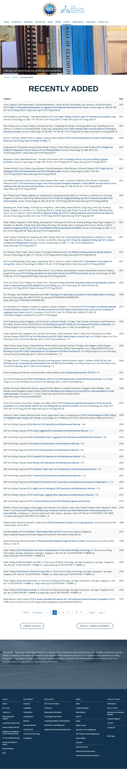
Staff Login (111, 736)
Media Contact (81, 725)
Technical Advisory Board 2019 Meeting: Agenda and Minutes (61, 501)
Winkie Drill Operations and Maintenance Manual (56, 462)
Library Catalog (32, 626)
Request (26, 721)
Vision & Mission (8, 749)
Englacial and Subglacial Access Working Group (10, 732)
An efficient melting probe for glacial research (90, 252)
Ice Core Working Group (10, 738)
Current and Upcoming (31, 734)
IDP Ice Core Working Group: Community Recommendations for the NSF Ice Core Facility (57, 362)
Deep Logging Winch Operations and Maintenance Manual (60, 430)
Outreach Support (113, 719)
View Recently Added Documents (87, 755)
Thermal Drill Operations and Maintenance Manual (57, 475)
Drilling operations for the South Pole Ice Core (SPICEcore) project (57, 273)
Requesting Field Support (8, 718)
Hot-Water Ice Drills (31, 562)
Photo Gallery (80, 738)
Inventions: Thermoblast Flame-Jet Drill (43, 531)
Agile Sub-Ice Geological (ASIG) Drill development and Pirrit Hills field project (58, 170)
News (50, 22)
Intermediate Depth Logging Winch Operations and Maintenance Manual (67, 437)
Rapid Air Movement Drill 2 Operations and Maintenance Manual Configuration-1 (71, 482)
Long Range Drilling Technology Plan (57, 721)
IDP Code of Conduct (51, 704)
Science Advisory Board (10, 727)
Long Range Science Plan (11, 723)
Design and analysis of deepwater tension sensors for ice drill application (58, 148)
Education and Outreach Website (115, 713)
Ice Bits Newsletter (82, 708)
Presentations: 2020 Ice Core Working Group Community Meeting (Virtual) (67, 379)
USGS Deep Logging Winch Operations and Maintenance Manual (63, 494)
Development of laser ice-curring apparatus (73, 522)
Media (58, 22)
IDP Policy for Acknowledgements (87, 734)
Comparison (27, 712)
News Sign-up (80, 712)
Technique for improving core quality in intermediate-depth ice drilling (82, 294)
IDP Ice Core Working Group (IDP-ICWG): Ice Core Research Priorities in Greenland (73, 324)
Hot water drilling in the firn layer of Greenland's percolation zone (85, 116)
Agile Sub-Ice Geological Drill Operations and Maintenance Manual (64, 488)
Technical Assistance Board (9, 743)
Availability (27, 708)
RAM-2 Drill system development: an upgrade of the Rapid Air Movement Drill (45, 107)
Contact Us (103, 22)
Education (90, 22)
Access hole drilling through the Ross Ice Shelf (63, 541)
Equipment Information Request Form (57, 729)
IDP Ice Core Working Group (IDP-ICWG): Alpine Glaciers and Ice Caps (57, 336)
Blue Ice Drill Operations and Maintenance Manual (56, 424)
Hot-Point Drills (29, 580)
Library (67, 22)
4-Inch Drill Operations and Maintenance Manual (56, 450)
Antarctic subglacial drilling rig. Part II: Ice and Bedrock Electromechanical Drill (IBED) (42, 228)
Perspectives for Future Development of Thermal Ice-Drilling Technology (56, 550)
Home (6, 77)
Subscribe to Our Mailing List (54, 725)
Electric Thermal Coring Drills (35, 571)
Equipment (16, 22)
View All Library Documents (95, 626)
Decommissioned (29, 725)
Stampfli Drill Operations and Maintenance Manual (56, 456)
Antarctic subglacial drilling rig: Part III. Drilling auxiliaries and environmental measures (73, 213)
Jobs (4, 753)
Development (28, 717)
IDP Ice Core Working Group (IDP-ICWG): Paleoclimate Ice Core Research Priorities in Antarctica (58, 350)
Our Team (6, 708)
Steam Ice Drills (29, 589)
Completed (27, 738)
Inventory (26, 704)
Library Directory (82, 747)
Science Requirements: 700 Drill (80, 372)
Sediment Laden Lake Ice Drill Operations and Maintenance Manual (64, 469)
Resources (40, 22)
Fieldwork (28, 22)
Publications (78, 22)
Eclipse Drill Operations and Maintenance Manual (56, 443)
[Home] (63, 9)
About (6, 22)
